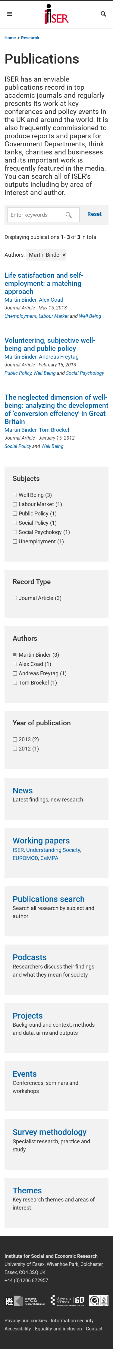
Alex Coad (51, 300)
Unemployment (20, 316)
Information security (72, 1321)
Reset (94, 214)
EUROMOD (25, 858)
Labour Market (54, 316)
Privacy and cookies (26, 1321)
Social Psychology (85, 373)
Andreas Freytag (59, 357)
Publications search (49, 899)
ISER (18, 850)
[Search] (103, 13)
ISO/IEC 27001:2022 (98, 1301)
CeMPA (49, 858)
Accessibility (18, 1329)
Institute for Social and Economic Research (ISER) (57, 14)
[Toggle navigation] (10, 13)
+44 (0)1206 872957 (26, 1280)
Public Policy (18, 373)
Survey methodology (49, 1132)
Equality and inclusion (58, 1329)
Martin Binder (20, 300)
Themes (27, 1190)
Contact (94, 1329)
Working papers (41, 841)
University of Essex (67, 1301)
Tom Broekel (54, 430)
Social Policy (18, 446)
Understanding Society (53, 850)
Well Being (90, 316)
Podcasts (30, 957)
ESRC (25, 1301)
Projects (28, 1016)
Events (25, 1074)
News (23, 790)
